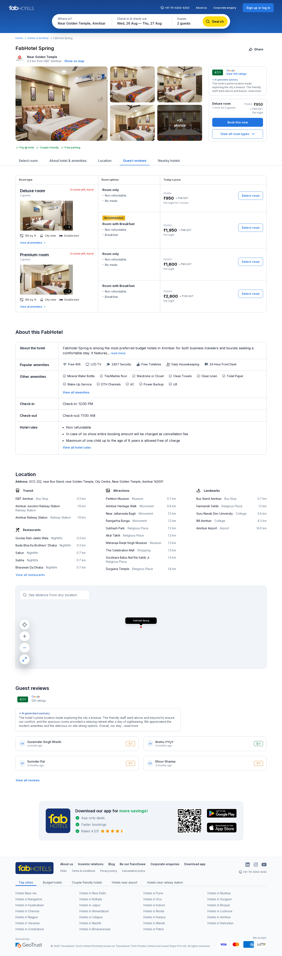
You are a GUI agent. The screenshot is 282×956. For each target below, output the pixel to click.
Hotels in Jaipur (90, 905)
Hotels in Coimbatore (29, 929)
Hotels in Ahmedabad (94, 911)
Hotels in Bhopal (218, 905)
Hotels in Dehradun (220, 923)
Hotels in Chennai (27, 911)
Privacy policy (108, 870)
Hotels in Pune (153, 893)
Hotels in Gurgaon (219, 899)
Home (19, 38)
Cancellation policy (133, 870)
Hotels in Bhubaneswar (95, 929)
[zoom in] (25, 636)
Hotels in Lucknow (219, 911)
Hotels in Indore (154, 905)
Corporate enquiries (164, 864)
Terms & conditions (83, 870)
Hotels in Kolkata (90, 899)
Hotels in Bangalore (28, 899)
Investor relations (90, 864)
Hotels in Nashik (90, 923)
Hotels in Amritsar (38, 38)
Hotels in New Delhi (92, 893)
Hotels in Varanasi (27, 923)
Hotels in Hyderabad (29, 905)
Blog (111, 864)
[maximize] (25, 659)
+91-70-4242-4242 (177, 7)
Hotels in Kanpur (154, 917)
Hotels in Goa (152, 899)
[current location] (25, 625)
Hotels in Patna (153, 929)
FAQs (63, 870)
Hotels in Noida (153, 911)
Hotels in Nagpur (26, 917)
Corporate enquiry (224, 7)
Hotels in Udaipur (91, 917)
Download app (194, 864)
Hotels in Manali (154, 923)
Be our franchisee (133, 864)
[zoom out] (25, 648)
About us (201, 7)
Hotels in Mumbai (219, 893)
